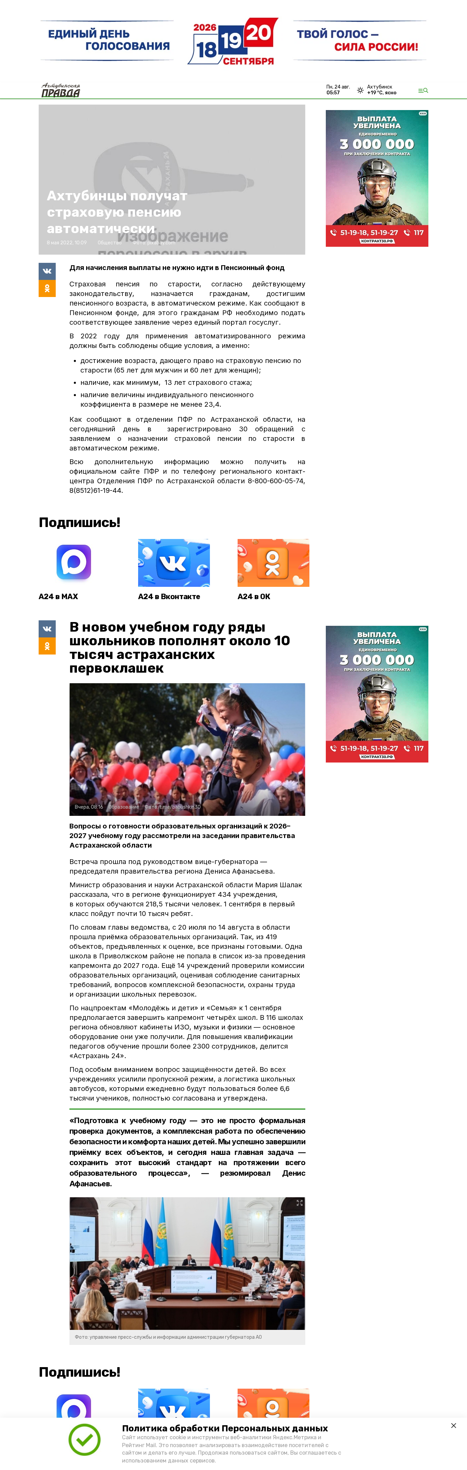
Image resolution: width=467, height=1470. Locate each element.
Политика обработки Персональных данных (225, 1428)
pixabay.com (161, 243)
